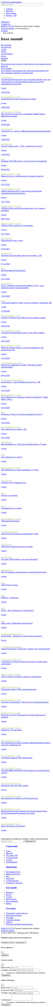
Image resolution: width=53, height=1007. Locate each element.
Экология (10, 878)
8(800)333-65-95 (7, 26)
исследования (40, 64)
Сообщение (6, 1000)
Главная (9, 9)
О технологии (12, 858)
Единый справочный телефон (27, 26)
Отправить (6, 975)
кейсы (31, 64)
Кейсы (8, 903)
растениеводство (19, 71)
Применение (11, 867)
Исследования (12, 901)
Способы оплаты (13, 920)
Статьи (9, 897)
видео (48, 64)
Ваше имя (5, 967)
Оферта (9, 922)
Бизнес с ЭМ (11, 15)
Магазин (9, 11)
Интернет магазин (13, 915)
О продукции (12, 846)
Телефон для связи (9, 970)
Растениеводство (13, 872)
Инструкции (11, 899)
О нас (8, 851)
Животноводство (13, 874)
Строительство (12, 881)
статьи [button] (3, 60)
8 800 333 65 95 (7, 928)
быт (2, 73)
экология (30, 71)
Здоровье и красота (14, 883)
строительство (27, 73)
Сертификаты (12, 862)
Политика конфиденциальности (19, 924)
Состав (9, 860)
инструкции (17, 64)
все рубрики (6, 71)
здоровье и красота (13, 73)
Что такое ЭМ (12, 855)
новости (4, 66)
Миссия (9, 853)
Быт (7, 876)
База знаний (11, 13)
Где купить (11, 908)
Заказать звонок (7, 28)
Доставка (10, 918)
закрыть (5, 955)
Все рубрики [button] (6, 68)
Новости (9, 892)
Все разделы (6, 64)
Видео (8, 895)
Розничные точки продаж (16, 913)
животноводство (42, 71)
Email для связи (7, 990)
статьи (25, 64)
